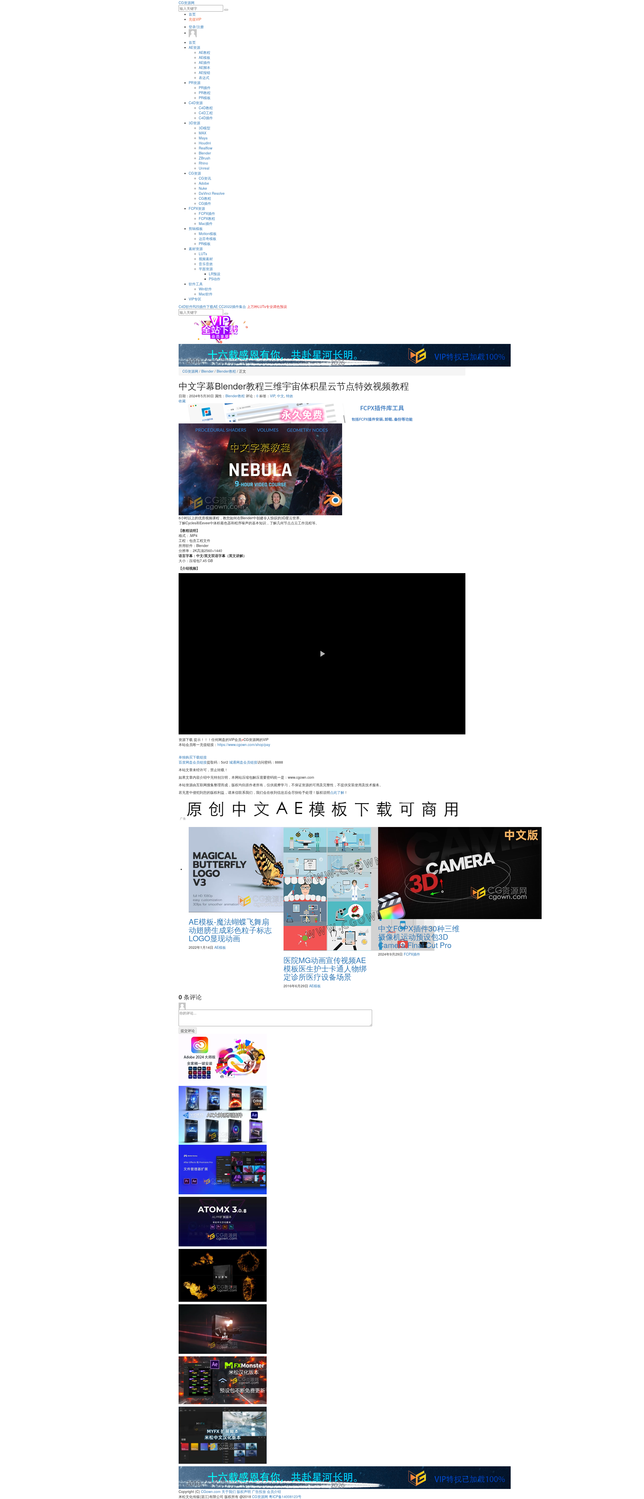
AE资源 (194, 47)
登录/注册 (196, 26)
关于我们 (229, 1491)
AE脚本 (204, 67)
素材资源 (196, 248)
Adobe (204, 183)
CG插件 (205, 203)
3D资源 (194, 122)
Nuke (203, 188)
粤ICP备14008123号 (285, 1496)
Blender (205, 152)
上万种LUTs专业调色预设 (267, 306)
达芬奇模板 (207, 238)
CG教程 (205, 198)
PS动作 (214, 278)
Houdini (205, 142)
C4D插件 (206, 117)
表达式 (204, 77)
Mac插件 (206, 223)
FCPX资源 (197, 208)
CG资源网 (186, 2)
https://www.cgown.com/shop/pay (243, 744)
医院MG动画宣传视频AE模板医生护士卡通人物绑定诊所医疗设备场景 (325, 968)
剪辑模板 (196, 228)
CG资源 (195, 173)
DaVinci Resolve (212, 193)
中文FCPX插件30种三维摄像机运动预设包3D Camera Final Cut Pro (419, 936)
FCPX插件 (207, 213)
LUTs (203, 253)
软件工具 (196, 283)
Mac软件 (206, 293)
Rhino (203, 163)
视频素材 (206, 258)
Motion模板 (208, 233)
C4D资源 (196, 102)
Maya (203, 137)
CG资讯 (205, 178)
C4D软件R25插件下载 (196, 306)
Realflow (205, 147)
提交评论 (188, 1030)
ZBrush (204, 158)
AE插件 (204, 62)
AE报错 (204, 72)
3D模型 (204, 127)
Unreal (204, 168)
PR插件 (205, 87)
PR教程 (205, 92)
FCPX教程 (207, 218)
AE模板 (204, 57)
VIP (272, 395)
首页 (192, 14)
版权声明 (244, 1491)
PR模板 (205, 97)
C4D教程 (206, 107)
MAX (202, 132)
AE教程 (204, 52)
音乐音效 (206, 263)
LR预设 (214, 273)
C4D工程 (206, 112)
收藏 (182, 400)
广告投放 (259, 1491)
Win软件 (205, 288)
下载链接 (193, 757)
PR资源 (194, 82)
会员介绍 (274, 1491)
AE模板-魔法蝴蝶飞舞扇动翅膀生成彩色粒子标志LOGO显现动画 (230, 929)
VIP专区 (195, 298)
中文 (280, 395)
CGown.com (211, 1491)
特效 (289, 395)
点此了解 (337, 792)
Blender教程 (226, 371)
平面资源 (206, 268)
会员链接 (193, 762)
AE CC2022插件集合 (229, 306)
